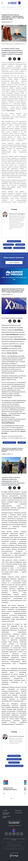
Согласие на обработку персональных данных (14, 848)
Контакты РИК (18, 812)
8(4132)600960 (14, 823)
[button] (11, 798)
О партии (5, 810)
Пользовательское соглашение (14, 844)
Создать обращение (14, 262)
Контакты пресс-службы (7, 817)
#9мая (7, 247)
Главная (3, 7)
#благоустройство (14, 762)
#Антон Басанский (19, 247)
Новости (19, 7)
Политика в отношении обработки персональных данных (14, 847)
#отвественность (8, 244)
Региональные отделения (6, 813)
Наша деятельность (11, 7)
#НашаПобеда (20, 244)
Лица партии (18, 810)
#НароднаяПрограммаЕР (14, 759)
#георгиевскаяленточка (14, 241)
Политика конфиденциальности (14, 845)
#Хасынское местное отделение (14, 765)
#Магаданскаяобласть (9, 442)
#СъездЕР (21, 442)
